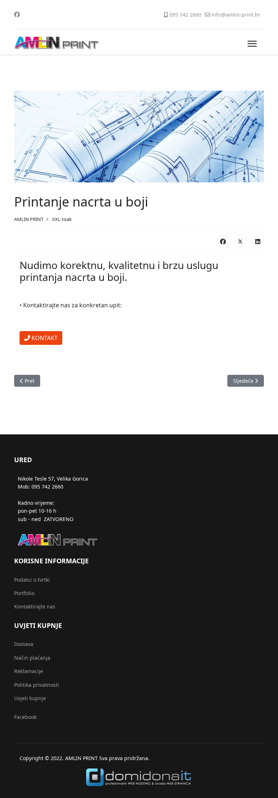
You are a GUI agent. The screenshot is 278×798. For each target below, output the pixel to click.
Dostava (23, 644)
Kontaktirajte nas (34, 606)
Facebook (25, 717)
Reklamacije (28, 671)
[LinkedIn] (258, 241)
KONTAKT (44, 338)
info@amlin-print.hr (235, 14)
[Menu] (252, 44)
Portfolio (24, 593)
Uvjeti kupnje (30, 698)
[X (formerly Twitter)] (240, 241)
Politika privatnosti (36, 684)
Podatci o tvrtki (32, 579)
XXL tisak (62, 219)
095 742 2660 (185, 14)
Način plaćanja (32, 657)
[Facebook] (17, 14)
